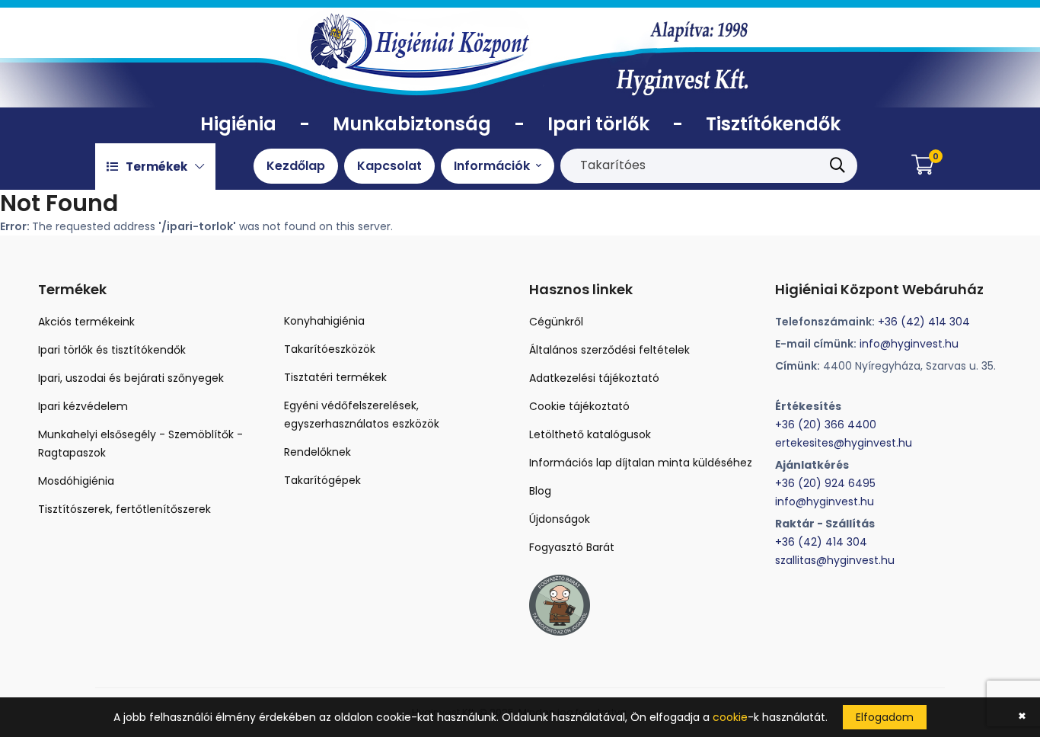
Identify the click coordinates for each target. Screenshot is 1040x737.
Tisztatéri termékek (335, 377)
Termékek (156, 167)
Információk (493, 166)
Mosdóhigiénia (76, 481)
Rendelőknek (317, 452)
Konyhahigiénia (324, 320)
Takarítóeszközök (329, 349)
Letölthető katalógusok (590, 434)
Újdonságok (559, 519)
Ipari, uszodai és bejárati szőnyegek (131, 378)
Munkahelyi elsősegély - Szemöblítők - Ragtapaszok (140, 443)
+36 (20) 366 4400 (825, 424)
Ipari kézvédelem (83, 406)
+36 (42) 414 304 (924, 321)
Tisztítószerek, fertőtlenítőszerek (124, 509)
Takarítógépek (322, 480)
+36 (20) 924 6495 (825, 483)
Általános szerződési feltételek (609, 349)
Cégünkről (556, 321)
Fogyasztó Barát (571, 547)
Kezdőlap (295, 166)
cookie (730, 717)
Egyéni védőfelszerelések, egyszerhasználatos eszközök (361, 414)
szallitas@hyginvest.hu (835, 560)
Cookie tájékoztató (579, 406)
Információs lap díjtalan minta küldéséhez (640, 462)
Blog (540, 490)
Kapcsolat (389, 166)
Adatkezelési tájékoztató (594, 378)
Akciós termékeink (86, 321)
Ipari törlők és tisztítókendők (112, 349)
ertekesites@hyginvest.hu (843, 442)
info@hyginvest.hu (909, 343)
